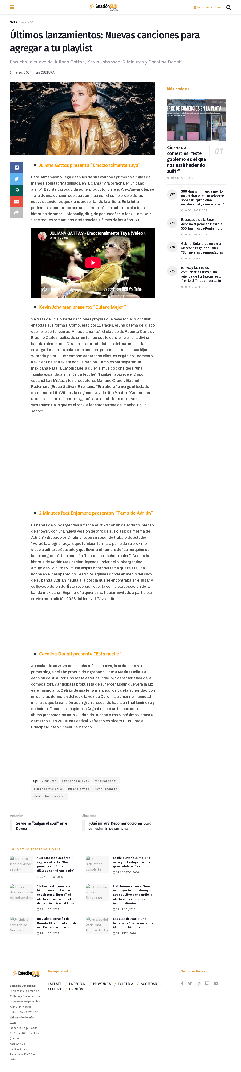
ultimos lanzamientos (49, 796)
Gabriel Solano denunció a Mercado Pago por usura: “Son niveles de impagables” (202, 248)
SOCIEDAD (149, 983)
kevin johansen (106, 788)
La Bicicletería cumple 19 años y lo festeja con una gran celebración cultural (132, 862)
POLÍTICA (125, 983)
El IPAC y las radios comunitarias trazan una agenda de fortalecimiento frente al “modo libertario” (201, 274)
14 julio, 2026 (49, 933)
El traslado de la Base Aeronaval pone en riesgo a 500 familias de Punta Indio (201, 224)
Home (13, 21)
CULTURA (27, 21)
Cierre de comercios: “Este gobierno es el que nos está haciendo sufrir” (186, 159)
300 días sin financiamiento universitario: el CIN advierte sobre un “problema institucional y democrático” (202, 197)
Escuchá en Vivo (209, 7)
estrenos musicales (48, 788)
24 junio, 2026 (125, 933)
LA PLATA (55, 983)
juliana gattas (78, 788)
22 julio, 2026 (125, 909)
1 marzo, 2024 (21, 72)
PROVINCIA (102, 983)
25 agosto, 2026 (51, 877)
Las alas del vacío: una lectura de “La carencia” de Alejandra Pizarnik (133, 923)
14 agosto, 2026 (127, 872)
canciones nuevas (75, 780)
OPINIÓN (76, 988)
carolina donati (106, 780)
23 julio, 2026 (49, 909)
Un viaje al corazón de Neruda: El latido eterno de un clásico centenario (57, 923)
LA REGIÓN (77, 983)
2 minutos (49, 780)
